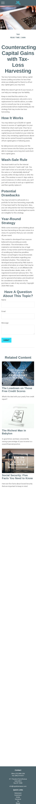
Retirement (18, 793)
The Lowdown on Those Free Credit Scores (17, 390)
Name (3, 300)
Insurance (18, 799)
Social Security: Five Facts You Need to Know (17, 477)
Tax (18, 801)
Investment (18, 795)
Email (3, 311)
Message (5, 323)
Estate (18, 797)
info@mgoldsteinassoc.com (18, 786)
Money (18, 803)
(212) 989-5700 (20, 773)
